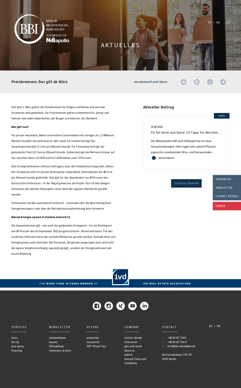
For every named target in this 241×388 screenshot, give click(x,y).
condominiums (57, 338)
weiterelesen (166, 158)
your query (17, 346)
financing (16, 350)
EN (218, 22)
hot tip (15, 342)
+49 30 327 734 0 (177, 338)
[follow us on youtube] (132, 305)
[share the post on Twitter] (223, 81)
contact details (227, 196)
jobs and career (133, 346)
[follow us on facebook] (97, 305)
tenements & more (60, 350)
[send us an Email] (183, 81)
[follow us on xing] (120, 305)
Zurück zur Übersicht (186, 183)
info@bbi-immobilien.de (181, 346)
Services (19, 327)
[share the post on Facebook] (197, 81)
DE (209, 22)
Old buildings (56, 346)
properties (223, 179)
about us (129, 350)
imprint (128, 354)
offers (93, 327)
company (131, 327)
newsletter (224, 187)
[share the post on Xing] (210, 81)
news (14, 338)
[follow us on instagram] (108, 305)
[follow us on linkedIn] (144, 305)
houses (53, 342)
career (220, 206)
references (130, 342)
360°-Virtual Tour (96, 346)
